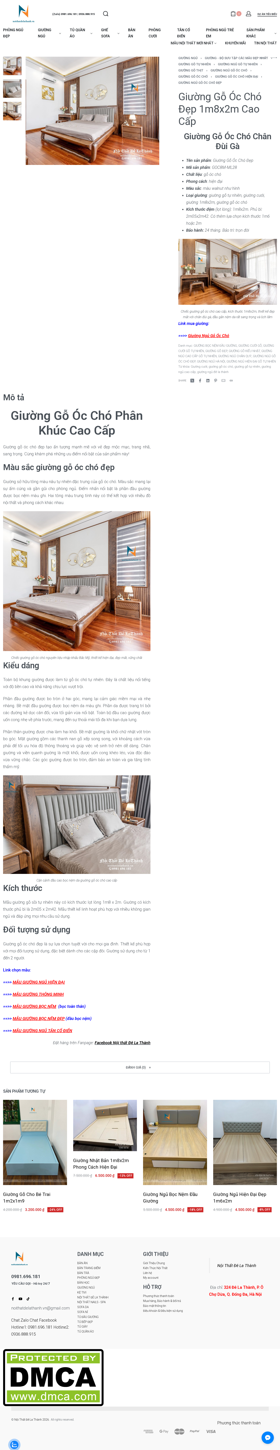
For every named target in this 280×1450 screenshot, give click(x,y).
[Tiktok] (28, 1298)
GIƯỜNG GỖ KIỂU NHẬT (244, 351)
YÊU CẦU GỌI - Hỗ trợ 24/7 (30, 1283)
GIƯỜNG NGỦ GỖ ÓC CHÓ (229, 70)
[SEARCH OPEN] (105, 13)
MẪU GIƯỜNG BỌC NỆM (34, 1006)
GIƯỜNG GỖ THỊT (190, 70)
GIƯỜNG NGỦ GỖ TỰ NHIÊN (238, 64)
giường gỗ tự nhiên (247, 366)
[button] (140, 1067)
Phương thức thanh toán (239, 1422)
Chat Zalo (20, 1320)
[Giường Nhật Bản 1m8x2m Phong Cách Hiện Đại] (105, 1125)
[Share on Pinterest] (215, 380)
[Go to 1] (12, 66)
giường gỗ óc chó (221, 366)
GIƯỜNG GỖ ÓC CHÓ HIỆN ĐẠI (236, 76)
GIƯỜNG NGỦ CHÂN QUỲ (235, 356)
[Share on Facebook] (200, 380)
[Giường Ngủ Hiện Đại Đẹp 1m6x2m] (245, 1142)
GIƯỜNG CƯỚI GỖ (250, 346)
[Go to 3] (12, 111)
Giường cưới (199, 366)
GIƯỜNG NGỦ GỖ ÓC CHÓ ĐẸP (200, 83)
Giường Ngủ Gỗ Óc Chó (208, 335)
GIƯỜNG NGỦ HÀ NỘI (211, 361)
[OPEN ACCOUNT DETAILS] (248, 13)
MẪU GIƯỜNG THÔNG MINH (38, 994)
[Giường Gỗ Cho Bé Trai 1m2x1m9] (35, 1142)
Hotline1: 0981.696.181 (31, 1327)
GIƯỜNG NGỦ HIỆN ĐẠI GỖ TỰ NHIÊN (251, 361)
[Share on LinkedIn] (208, 380)
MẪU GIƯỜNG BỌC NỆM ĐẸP (39, 1018)
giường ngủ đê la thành (213, 372)
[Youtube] (20, 1298)
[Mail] (223, 380)
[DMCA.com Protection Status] (53, 1377)
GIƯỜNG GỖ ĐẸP (216, 351)
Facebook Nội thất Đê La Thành (122, 1042)
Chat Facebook (43, 1320)
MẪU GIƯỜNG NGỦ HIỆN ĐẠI (39, 982)
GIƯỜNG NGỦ (188, 58)
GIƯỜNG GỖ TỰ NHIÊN (194, 64)
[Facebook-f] (13, 1298)
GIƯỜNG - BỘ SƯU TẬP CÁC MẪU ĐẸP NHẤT (236, 58)
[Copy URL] (231, 380)
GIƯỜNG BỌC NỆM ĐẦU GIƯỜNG (215, 346)
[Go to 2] (12, 88)
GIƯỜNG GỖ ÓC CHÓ (193, 76)
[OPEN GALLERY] (92, 111)
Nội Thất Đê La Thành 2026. (32, 1419)
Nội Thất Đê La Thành (236, 1265)
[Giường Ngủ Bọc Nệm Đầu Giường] (175, 1142)
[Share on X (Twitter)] (192, 380)
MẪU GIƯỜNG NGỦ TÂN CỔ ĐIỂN (42, 1030)
